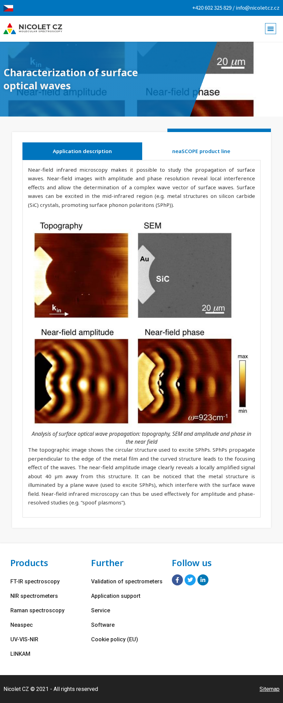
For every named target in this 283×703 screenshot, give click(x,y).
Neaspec (21, 625)
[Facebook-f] (177, 579)
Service (100, 610)
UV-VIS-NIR (24, 639)
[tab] (82, 151)
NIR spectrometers (34, 596)
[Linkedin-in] (202, 579)
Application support (115, 596)
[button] (270, 28)
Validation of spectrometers (127, 581)
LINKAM (20, 654)
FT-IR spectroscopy (35, 581)
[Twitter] (190, 579)
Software (103, 625)
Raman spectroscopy (37, 610)
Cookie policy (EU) (114, 639)
